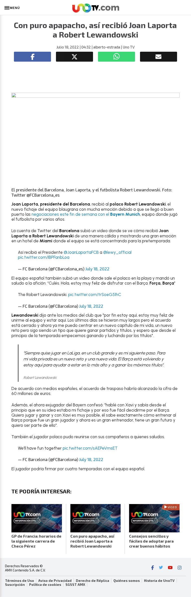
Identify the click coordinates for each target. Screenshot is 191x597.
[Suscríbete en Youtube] (170, 568)
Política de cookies (45, 585)
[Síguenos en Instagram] (179, 568)
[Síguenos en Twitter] (160, 568)
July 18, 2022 (97, 268)
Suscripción (15, 585)
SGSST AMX (75, 585)
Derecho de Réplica (92, 581)
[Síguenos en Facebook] (152, 568)
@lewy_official (117, 252)
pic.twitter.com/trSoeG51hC (94, 294)
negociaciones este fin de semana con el (86, 214)
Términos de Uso (19, 581)
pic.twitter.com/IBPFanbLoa (43, 257)
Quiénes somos (126, 581)
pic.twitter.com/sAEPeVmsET (90, 448)
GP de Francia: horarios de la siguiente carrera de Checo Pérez (36, 541)
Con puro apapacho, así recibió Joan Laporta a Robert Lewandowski (92, 541)
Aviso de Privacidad (55, 581)
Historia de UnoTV (159, 581)
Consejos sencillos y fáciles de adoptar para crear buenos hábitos (151, 541)
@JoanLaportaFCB (81, 252)
